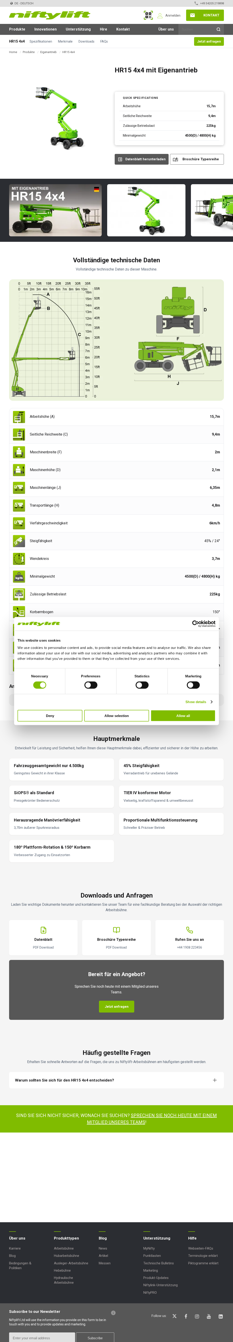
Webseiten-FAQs (200, 1248)
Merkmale (65, 41)
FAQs (104, 41)
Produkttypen (66, 1238)
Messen (105, 1263)
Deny (50, 715)
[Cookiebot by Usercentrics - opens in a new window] (195, 623)
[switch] (90, 685)
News (103, 1248)
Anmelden (172, 15)
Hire (103, 29)
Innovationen (45, 29)
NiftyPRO (150, 1293)
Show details (195, 702)
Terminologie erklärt (203, 1256)
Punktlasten (152, 1256)
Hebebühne (62, 1270)
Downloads (86, 41)
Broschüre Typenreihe (200, 159)
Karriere (15, 1248)
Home (13, 52)
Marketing (150, 1270)
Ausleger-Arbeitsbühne (71, 1263)
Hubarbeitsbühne (66, 1256)
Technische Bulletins (158, 1263)
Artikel (103, 1256)
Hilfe (192, 1238)
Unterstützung (78, 29)
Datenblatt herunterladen (145, 159)
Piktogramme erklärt (203, 1263)
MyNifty (148, 15)
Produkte (17, 29)
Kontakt (211, 15)
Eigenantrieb (48, 52)
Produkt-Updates (156, 1278)
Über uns (166, 29)
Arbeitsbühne (64, 1248)
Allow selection (116, 715)
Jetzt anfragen (209, 41)
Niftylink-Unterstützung (160, 1285)
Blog (12, 1256)
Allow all (183, 715)
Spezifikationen (41, 41)
